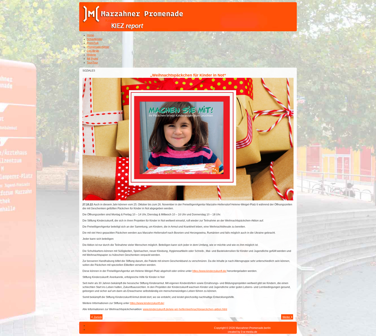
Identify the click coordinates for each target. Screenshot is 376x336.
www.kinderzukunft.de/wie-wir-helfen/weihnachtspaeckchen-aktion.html (185, 309)
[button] (361, 321)
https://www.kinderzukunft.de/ (209, 271)
